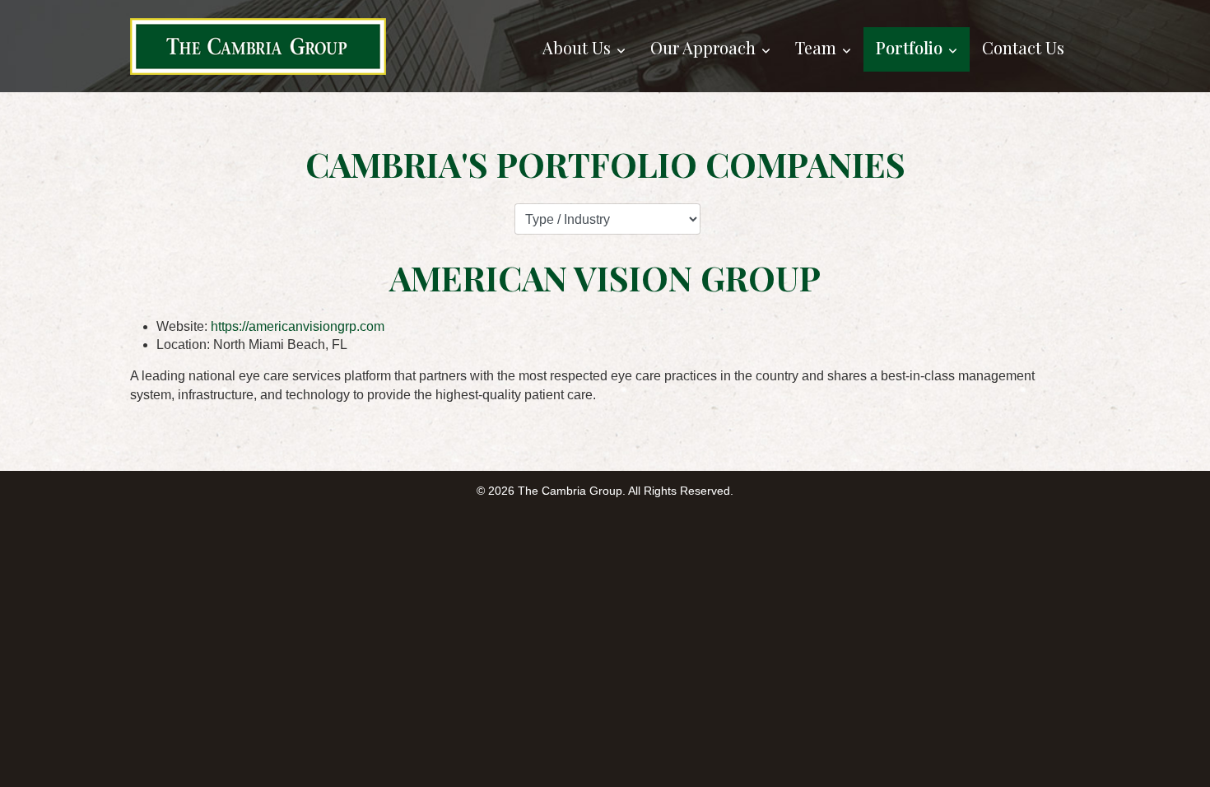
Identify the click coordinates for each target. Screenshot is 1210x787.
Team (815, 47)
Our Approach (703, 47)
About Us (576, 47)
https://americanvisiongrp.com (297, 326)
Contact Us (1023, 47)
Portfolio (909, 47)
